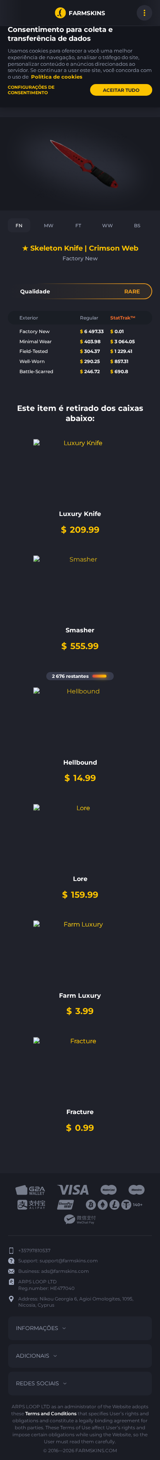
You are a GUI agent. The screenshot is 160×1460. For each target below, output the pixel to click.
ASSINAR (15, 13)
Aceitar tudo (121, 90)
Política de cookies (56, 77)
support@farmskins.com (69, 1260)
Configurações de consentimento (31, 89)
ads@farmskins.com (65, 1271)
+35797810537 (34, 1250)
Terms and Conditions (51, 1413)
